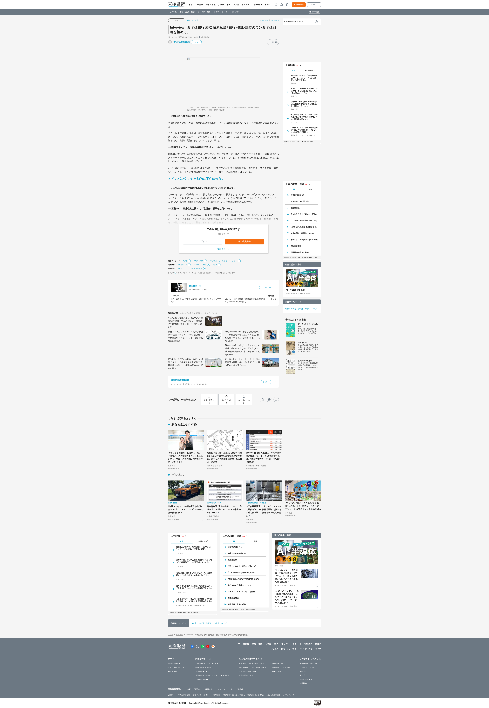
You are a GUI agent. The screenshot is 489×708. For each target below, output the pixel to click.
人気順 (221, 5)
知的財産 (216, 695)
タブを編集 (315, 12)
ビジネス (173, 12)
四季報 (257, 5)
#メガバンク (182, 265)
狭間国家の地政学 (305, 361)
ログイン (314, 4)
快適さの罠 (302, 343)
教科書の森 (276, 671)
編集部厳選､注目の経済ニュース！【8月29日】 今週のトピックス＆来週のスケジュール (225, 509)
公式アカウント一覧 (224, 689)
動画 (229, 5)
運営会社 (197, 689)
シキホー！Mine (201, 679)
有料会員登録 (298, 4)
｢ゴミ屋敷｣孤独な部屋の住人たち (304, 220)
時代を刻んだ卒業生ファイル (302, 233)
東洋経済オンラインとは (294, 22)
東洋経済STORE (202, 671)
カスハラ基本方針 (273, 695)
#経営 (185, 261)
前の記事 (265, 20)
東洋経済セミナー (246, 675)
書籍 (267, 5)
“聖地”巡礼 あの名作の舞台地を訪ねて (304, 227)
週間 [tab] (310, 189)
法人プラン (304, 675)
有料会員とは (223, 249)
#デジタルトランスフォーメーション (223, 261)
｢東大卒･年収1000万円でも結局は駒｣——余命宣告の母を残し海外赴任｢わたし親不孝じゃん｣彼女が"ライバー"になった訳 (242, 336)
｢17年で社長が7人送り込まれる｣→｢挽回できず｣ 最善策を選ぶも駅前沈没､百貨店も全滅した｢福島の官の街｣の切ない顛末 (185, 363)
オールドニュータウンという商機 (304, 240)
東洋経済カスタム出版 (281, 667)
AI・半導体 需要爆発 (295, 290)
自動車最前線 (296, 246)
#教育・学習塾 (297, 309)
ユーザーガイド (306, 679)
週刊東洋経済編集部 (181, 42)
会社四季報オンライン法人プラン (252, 667)
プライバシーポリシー (202, 695)
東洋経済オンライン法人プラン (251, 664)
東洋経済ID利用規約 (255, 695)
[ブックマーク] (270, 42)
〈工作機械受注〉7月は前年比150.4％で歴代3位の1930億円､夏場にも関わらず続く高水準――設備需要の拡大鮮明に (264, 511)
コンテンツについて (308, 667)
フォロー (196, 42)
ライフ (216, 12)
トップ (192, 5)
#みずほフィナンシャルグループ (190, 268)
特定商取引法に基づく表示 (234, 695)
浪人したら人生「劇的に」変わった (304, 214)
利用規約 (303, 683)
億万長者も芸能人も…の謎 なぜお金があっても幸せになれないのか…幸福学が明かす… (304, 116)
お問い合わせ (288, 695)
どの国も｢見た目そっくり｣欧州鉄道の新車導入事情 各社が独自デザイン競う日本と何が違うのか (242, 362)
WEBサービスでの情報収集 (179, 695)
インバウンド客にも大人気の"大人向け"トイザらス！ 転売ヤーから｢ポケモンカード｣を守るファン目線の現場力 (303, 506)
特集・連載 (211, 5)
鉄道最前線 (295, 208)
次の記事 (274, 20)
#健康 (287, 309)
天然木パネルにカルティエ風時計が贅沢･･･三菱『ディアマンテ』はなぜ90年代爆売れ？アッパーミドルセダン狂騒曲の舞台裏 (185, 336)
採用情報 (208, 689)
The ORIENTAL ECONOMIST (207, 664)
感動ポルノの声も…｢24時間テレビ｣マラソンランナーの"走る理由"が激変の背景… (304, 78)
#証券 (215, 265)
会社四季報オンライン (204, 667)
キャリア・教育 (204, 12)
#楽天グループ (311, 309)
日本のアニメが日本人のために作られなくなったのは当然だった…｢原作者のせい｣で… (304, 91)
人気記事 (290, 65)
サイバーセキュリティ (177, 667)
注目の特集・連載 (293, 264)
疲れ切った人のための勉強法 (308, 325)
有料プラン (304, 671)
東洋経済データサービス (249, 671)
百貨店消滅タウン (298, 195)
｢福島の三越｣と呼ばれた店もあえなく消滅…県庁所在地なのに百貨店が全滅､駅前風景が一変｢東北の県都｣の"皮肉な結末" (242, 350)
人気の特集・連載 (295, 184)
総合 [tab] (293, 70)
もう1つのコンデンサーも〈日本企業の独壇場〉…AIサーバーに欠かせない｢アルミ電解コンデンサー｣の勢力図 (287, 597)
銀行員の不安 (195, 286)
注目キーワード (292, 302)
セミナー (246, 5)
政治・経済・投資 (187, 12)
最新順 (200, 5)
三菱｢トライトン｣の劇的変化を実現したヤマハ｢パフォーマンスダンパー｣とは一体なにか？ (185, 509)
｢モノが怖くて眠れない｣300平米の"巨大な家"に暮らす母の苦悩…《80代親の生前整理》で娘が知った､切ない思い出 (185, 322)
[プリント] (276, 42)
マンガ (236, 5)
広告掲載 (239, 689)
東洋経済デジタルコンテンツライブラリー (212, 675)
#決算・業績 (198, 261)
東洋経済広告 (277, 664)
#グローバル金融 (200, 265)
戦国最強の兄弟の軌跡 (300, 252)
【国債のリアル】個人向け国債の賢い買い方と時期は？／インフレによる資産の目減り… (304, 129)
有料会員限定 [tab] (310, 70)
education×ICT (174, 664)
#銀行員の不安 (192, 20)
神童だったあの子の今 (300, 201)
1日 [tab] (293, 189)
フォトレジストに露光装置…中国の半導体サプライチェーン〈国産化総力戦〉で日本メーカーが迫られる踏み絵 (286, 576)
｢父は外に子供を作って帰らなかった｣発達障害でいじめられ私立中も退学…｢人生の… (304, 104)
